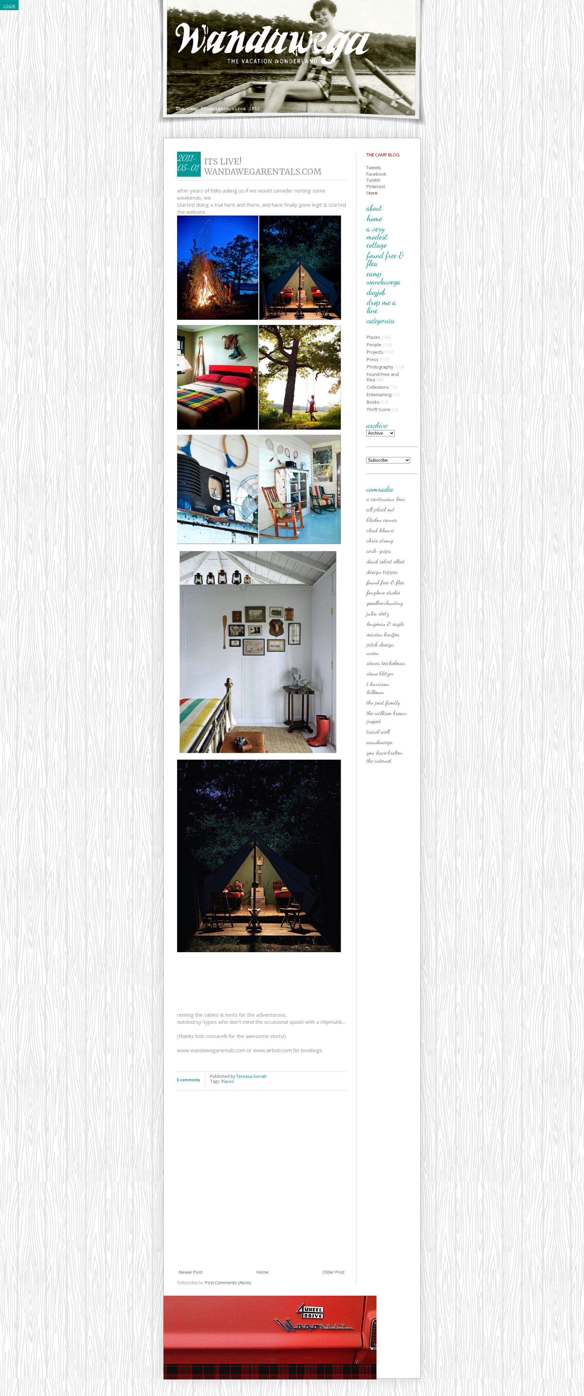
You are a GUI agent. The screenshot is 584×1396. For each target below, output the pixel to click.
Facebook (376, 174)
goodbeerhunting (385, 602)
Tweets (373, 167)
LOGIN (9, 5)
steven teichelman (386, 662)
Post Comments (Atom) (228, 1282)
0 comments (188, 1079)
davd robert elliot (386, 561)
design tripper (382, 571)
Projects (375, 352)
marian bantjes (383, 634)
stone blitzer (380, 673)
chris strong (380, 540)
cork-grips (379, 550)
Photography (380, 367)
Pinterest (375, 186)
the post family (383, 702)
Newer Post (190, 1272)
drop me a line (381, 306)
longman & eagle (385, 623)
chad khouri (380, 530)
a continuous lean (386, 498)
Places (227, 1081)
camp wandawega (383, 277)
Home (263, 1272)
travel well (378, 731)
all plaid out (380, 509)
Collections (378, 387)
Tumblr (373, 180)
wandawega (380, 741)
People (374, 344)
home (374, 218)
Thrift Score (378, 409)
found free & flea (385, 259)
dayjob (376, 292)
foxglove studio (383, 592)
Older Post (333, 1272)
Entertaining (379, 394)
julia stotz (378, 613)
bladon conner (382, 519)
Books (373, 402)
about (374, 208)
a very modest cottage (377, 237)
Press (373, 359)
